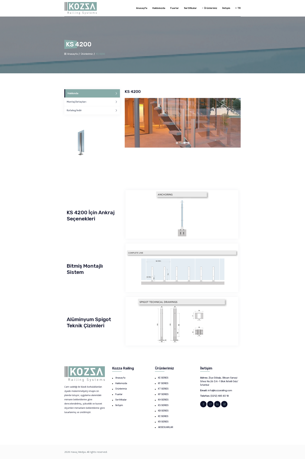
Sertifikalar (190, 8)
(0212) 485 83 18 (219, 395)
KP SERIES (163, 394)
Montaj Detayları (76, 101)
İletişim (226, 8)
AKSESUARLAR (165, 427)
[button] (177, 143)
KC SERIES (163, 416)
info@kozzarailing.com (220, 390)
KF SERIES (163, 383)
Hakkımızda (158, 8)
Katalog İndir (74, 110)
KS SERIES (163, 405)
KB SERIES (163, 410)
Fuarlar (174, 8)
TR (239, 8)
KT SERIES (163, 388)
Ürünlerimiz (210, 8)
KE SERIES (163, 377)
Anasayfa (141, 8)
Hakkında (73, 93)
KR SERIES (163, 421)
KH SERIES (163, 399)
